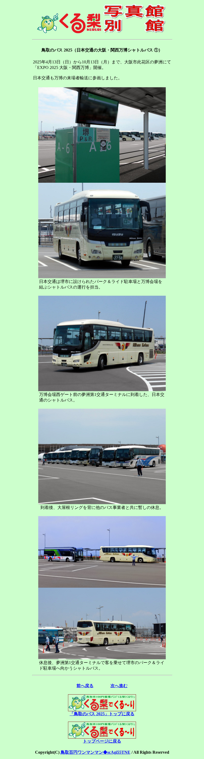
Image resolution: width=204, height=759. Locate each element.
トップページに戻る (102, 741)
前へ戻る (85, 685)
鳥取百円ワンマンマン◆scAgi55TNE (95, 752)
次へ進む (119, 685)
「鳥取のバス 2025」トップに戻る (102, 714)
